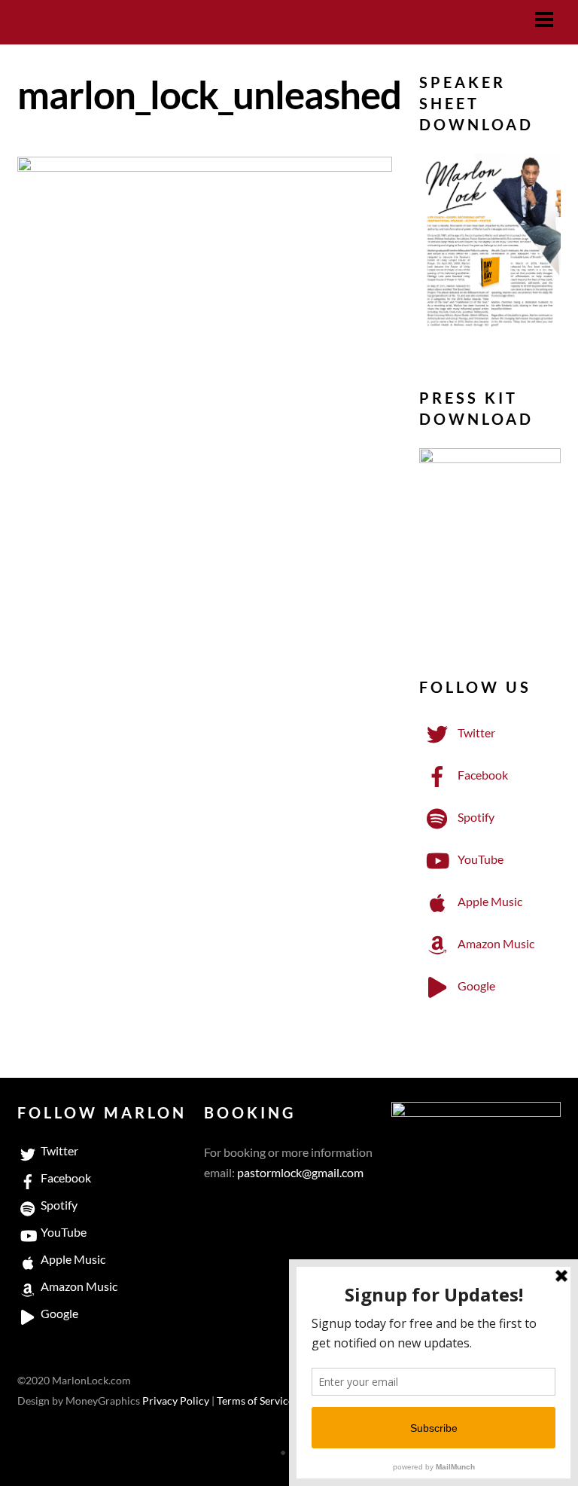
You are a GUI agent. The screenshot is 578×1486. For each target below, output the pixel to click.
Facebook (481, 774)
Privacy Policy (175, 1401)
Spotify (474, 817)
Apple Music (488, 901)
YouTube (479, 859)
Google (475, 985)
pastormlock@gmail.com (300, 1172)
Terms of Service (255, 1401)
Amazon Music (494, 943)
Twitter (475, 732)
